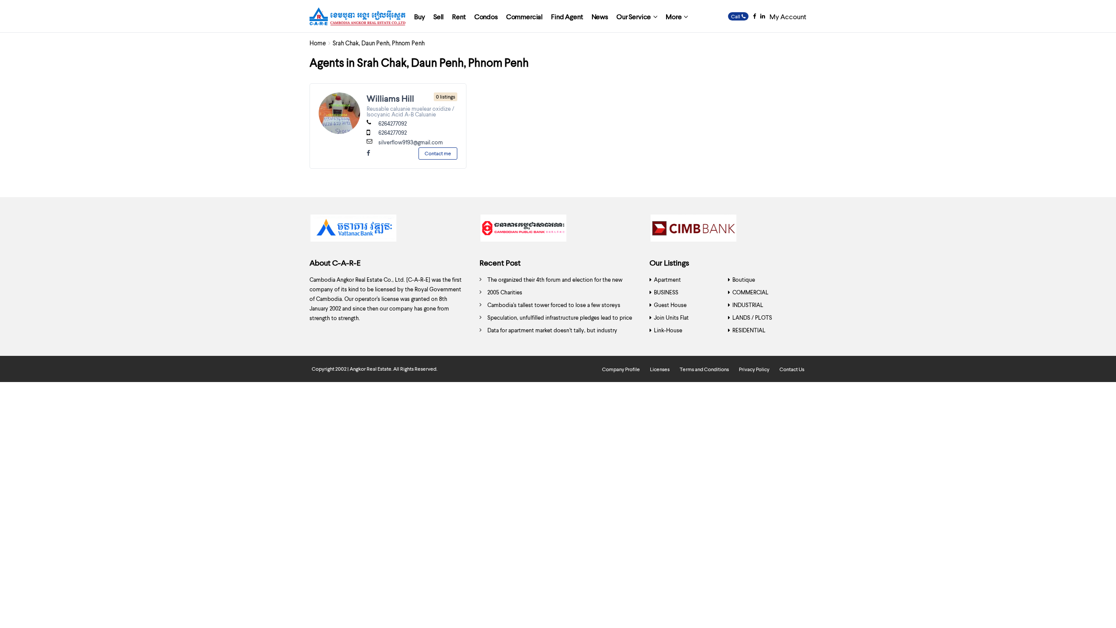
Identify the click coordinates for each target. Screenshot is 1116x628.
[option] (388, 230)
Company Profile (621, 369)
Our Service (633, 16)
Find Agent (567, 16)
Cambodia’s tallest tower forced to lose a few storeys (553, 304)
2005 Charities (504, 292)
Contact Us (791, 369)
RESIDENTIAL (749, 330)
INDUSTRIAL (747, 304)
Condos (486, 16)
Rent (459, 16)
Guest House (670, 304)
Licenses (660, 369)
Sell (438, 16)
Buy (419, 16)
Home (318, 43)
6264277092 (392, 123)
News (600, 16)
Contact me (438, 153)
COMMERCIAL (750, 292)
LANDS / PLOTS (752, 317)
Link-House (668, 330)
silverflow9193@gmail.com (410, 142)
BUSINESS (666, 292)
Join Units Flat (671, 317)
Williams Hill (390, 98)
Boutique (743, 279)
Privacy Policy (754, 369)
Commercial (524, 16)
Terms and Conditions (704, 369)
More (673, 16)
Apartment (667, 279)
